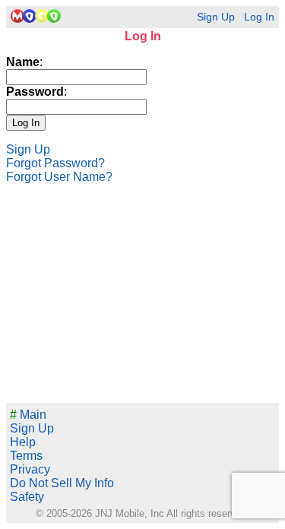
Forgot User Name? (59, 176)
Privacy (30, 469)
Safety (27, 496)
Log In (259, 17)
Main (28, 414)
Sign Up (216, 17)
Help (23, 442)
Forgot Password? (55, 163)
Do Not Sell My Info (62, 483)
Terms (26, 455)
